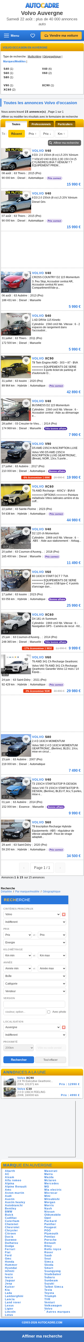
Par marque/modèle (27, 891)
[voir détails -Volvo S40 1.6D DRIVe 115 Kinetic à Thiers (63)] (16, 324)
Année (7, 962)
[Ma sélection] (32, 35)
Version (9, 998)
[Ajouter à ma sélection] (26, 153)
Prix (6, 929)
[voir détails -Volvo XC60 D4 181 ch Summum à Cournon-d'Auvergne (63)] (16, 623)
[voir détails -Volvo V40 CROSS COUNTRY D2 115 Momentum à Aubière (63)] (16, 281)
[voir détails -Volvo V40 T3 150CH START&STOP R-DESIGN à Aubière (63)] (16, 788)
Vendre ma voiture (64, 35)
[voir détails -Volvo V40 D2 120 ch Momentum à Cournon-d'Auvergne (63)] (16, 537)
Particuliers (65, 124)
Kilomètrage (13, 949)
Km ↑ (61, 133)
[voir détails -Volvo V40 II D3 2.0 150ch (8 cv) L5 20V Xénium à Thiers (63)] (16, 202)
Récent (16, 133)
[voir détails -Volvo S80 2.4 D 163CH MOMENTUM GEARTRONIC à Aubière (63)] (16, 745)
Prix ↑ (33, 133)
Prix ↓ (47, 133)
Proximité (10, 1041)
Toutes (16, 124)
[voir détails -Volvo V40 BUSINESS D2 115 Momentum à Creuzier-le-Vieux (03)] (16, 409)
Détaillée (6, 891)
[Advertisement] (34, 238)
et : (35, 935)
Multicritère (34, 56)
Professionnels (41, 124)
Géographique (52, 56)
